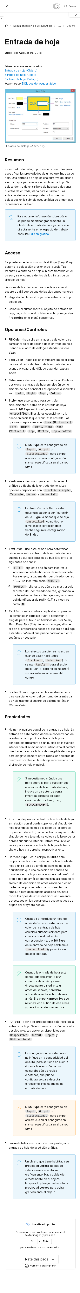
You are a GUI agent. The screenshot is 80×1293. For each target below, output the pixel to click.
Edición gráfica (39, 234)
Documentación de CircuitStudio (32, 25)
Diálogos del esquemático (39, 83)
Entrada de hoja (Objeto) (21, 70)
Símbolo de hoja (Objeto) (21, 74)
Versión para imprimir (43, 1265)
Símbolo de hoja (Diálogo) (21, 79)
